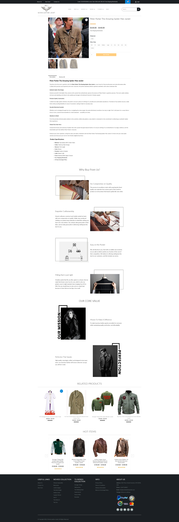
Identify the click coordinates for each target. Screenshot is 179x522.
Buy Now (106, 54)
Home (69, 9)
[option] (57, 454)
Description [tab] (52, 77)
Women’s (83, 9)
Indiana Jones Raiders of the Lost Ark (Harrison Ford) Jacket (121, 461)
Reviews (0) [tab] (62, 77)
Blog (107, 9)
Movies (91, 9)
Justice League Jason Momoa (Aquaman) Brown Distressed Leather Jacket (100, 461)
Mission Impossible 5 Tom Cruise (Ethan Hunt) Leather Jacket (79, 461)
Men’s (75, 9)
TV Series (100, 9)
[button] (86, 20)
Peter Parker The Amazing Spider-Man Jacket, (83, 84)
